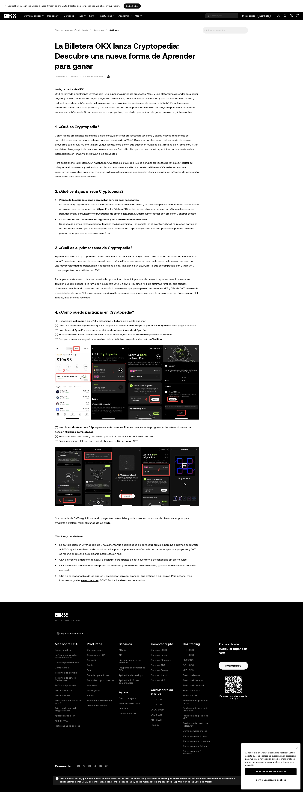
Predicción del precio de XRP (195, 716)
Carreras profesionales (67, 662)
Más (137, 16)
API (120, 655)
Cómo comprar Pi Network (192, 752)
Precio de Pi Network (193, 685)
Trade (80, 16)
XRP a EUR (156, 720)
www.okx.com (89, 580)
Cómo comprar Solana (195, 746)
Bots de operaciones (98, 675)
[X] (84, 766)
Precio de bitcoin (192, 675)
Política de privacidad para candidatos (66, 656)
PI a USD (155, 725)
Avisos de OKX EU (64, 690)
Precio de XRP (190, 695)
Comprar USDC (159, 650)
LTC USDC (188, 660)
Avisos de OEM (62, 695)
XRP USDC (188, 670)
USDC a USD (157, 709)
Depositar (52, 16)
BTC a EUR (156, 699)
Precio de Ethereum (193, 680)
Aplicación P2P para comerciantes (129, 681)
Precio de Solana (191, 690)
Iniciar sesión (248, 16)
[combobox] (227, 30)
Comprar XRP (158, 680)
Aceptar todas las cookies (270, 772)
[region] (270, 766)
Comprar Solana (159, 670)
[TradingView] (106, 766)
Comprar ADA (158, 665)
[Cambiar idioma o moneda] (297, 16)
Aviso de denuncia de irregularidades (66, 709)
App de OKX (61, 720)
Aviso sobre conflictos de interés (68, 701)
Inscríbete (264, 16)
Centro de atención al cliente (71, 30)
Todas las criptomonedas (100, 680)
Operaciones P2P (96, 655)
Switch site (132, 6)
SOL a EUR (156, 714)
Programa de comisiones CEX (132, 668)
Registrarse (233, 665)
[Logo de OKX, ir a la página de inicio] (10, 16)
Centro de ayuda (127, 698)
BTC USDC (188, 650)
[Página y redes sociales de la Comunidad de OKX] (111, 766)
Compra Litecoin (159, 675)
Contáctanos (62, 667)
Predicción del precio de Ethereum (195, 709)
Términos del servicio (66, 672)
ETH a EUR (156, 704)
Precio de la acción (97, 705)
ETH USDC (188, 655)
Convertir (92, 660)
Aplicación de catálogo (131, 675)
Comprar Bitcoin (159, 655)
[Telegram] (95, 766)
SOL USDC (188, 665)
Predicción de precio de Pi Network (195, 724)
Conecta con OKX (128, 713)
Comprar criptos (32, 16)
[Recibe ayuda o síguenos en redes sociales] (291, 16)
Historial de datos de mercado (130, 661)
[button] (205, 30)
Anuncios (98, 30)
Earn (91, 16)
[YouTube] (78, 766)
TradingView (93, 690)
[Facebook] (100, 766)
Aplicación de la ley (65, 715)
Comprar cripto (95, 650)
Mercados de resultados (99, 700)
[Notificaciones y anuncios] (285, 16)
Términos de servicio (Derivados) (66, 679)
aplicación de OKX (84, 320)
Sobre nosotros (63, 650)
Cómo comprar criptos (195, 731)
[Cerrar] (296, 748)
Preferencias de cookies (67, 726)
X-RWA (90, 695)
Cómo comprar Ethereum (196, 741)
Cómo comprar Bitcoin (195, 736)
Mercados (69, 16)
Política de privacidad (66, 685)
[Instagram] (89, 766)
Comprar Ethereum (161, 660)
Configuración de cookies (271, 780)
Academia (124, 16)
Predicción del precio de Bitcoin (195, 701)
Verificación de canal (129, 703)
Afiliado (122, 650)
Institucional (106, 16)
